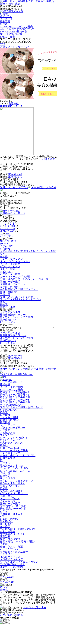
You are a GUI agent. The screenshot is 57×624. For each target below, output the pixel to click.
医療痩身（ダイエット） (14, 284)
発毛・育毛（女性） (11, 539)
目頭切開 (5, 475)
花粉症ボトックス (10, 556)
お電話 (4, 14)
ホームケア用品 (9, 549)
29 (6, 233)
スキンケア (6, 435)
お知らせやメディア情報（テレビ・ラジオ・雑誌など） (28, 252)
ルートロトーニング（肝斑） (16, 276)
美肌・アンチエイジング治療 (16, 297)
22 (6, 231)
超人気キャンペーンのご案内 (16, 317)
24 (11, 231)
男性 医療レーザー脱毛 (13, 508)
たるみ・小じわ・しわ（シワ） (17, 455)
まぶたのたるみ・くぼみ (14, 468)
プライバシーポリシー (12, 427)
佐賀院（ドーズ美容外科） (15, 392)
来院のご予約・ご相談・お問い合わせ (21, 407)
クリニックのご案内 (11, 387)
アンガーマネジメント (12, 259)
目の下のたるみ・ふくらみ (15, 470)
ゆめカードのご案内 (11, 567)
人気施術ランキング (11, 559)
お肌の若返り (7, 458)
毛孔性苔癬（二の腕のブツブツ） (19, 289)
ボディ (4, 511)
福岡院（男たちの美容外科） (16, 397)
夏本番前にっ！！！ (11, 106)
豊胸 (2, 302)
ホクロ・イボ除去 (10, 274)
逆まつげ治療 (7, 478)
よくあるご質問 (9, 417)
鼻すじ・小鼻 (7, 307)
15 (6, 228)
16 (9, 228)
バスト (4, 516)
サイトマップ (7, 425)
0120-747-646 (15, 176)
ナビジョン (6, 271)
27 (1, 233)
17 (11, 228)
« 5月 (3, 236)
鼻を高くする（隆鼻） (12, 483)
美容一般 (14, 103)
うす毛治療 (6, 246)
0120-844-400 (15, 174)
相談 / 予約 (6, 16)
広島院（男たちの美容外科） (16, 399)
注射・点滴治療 (9, 291)
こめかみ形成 (7, 501)
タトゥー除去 (7, 269)
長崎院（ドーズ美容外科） (15, 394)
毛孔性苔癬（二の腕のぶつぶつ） (19, 529)
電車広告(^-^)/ (8, 319)
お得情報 (5, 248)
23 (9, 231)
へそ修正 (5, 526)
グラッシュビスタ (10, 266)
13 (1, 228)
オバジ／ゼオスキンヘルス (15, 261)
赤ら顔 (4, 445)
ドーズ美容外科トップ (12, 382)
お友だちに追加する (34, 607)
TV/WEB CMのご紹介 (12, 564)
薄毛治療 (5, 536)
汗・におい (6, 523)
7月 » (10, 236)
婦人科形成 (6, 521)
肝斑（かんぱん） (10, 447)
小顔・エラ (6, 496)
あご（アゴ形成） (10, 498)
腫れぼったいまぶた (11, 465)
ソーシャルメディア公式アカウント (20, 561)
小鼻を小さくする (10, 485)
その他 (4, 256)
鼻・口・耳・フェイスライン (16, 480)
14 (4, 228)
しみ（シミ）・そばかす (14, 437)
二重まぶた (6, 463)
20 (1, 231)
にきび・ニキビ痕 (10, 440)
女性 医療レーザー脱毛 (13, 506)
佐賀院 (4, 587)
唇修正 (4, 488)
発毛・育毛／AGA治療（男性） (18, 541)
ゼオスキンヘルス (10, 312)
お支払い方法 (7, 432)
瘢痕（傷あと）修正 (11, 546)
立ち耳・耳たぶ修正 (11, 491)
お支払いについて (10, 409)
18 (14, 228)
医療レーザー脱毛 (10, 281)
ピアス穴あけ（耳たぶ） (14, 493)
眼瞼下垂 (5, 473)
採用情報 (5, 415)
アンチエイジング (10, 453)
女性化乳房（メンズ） (12, 534)
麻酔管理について (10, 420)
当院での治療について (12, 404)
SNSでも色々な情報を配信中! (16, 374)
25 (14, 231)
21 (4, 231)
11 (14, 226)
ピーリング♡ (7, 322)
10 (11, 226)
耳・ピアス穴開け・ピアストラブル (20, 299)
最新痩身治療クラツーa (13, 314)
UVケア (4, 243)
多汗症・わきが (9, 286)
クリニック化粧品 (10, 264)
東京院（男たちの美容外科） (16, 402)
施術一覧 (5, 384)
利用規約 (5, 430)
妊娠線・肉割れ (9, 518)
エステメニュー (9, 554)
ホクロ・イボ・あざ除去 (14, 450)
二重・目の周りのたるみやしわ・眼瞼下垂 (24, 279)
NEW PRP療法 (8, 241)
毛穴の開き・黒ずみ (11, 442)
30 (9, 233)
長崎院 (4, 304)
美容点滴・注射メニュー (14, 551)
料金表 (4, 412)
